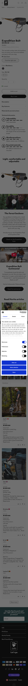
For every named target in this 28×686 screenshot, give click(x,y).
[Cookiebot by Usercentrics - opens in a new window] (20, 312)
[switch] (24, 347)
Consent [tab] (5, 316)
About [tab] (23, 316)
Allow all (14, 362)
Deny (14, 372)
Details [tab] (14, 316)
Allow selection (14, 367)
